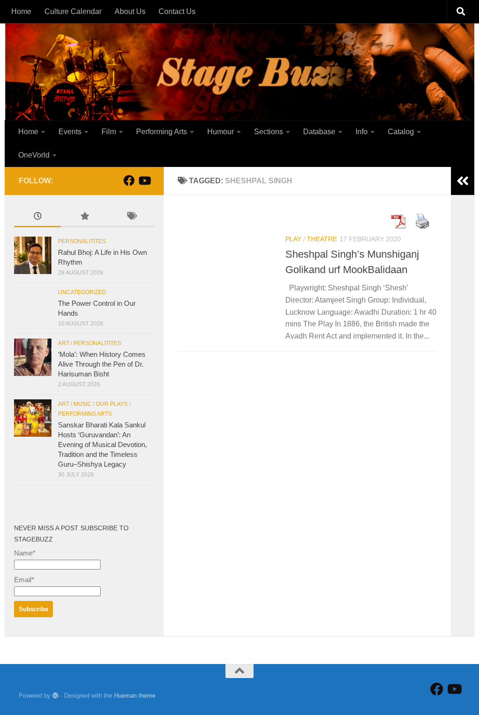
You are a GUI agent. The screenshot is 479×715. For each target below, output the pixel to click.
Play (293, 239)
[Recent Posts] (37, 217)
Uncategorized (82, 292)
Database (319, 132)
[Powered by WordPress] (55, 696)
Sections (268, 132)
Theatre (322, 239)
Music (82, 404)
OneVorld (34, 155)
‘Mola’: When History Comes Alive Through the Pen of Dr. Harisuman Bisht (101, 364)
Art (63, 343)
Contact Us (177, 11)
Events (69, 132)
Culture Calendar (73, 11)
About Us (130, 11)
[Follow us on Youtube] (144, 180)
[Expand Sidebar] (462, 181)
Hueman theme (134, 695)
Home (21, 11)
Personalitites (82, 241)
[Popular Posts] (84, 217)
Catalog (401, 132)
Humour (220, 132)
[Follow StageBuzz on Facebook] (129, 180)
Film (109, 132)
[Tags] (131, 217)
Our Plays (112, 404)
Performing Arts (161, 132)
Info (362, 132)
